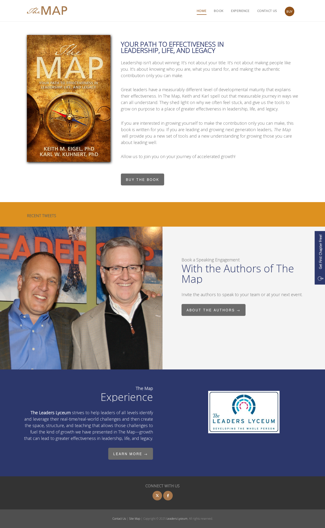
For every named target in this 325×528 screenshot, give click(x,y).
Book (218, 10)
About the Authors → (214, 310)
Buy (289, 11)
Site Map (135, 519)
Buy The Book (142, 179)
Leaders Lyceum (177, 519)
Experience (240, 10)
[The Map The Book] (47, 10)
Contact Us (267, 10)
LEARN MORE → (130, 453)
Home (202, 10)
